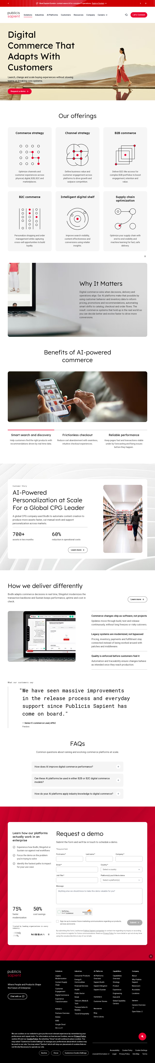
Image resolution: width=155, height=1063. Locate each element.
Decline (44, 1053)
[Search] (126, 14)
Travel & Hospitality (82, 1014)
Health (77, 990)
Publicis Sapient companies (93, 931)
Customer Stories (100, 1001)
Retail (77, 997)
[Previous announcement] (8, 3)
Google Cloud (60, 1024)
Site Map (136, 1054)
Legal (114, 1054)
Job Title (60, 875)
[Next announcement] (140, 3)
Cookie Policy (127, 1050)
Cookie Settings (141, 1050)
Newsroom (136, 986)
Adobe (57, 1017)
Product (116, 986)
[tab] (31, 441)
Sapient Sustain (100, 990)
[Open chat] (142, 1036)
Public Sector (80, 993)
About (134, 976)
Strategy (116, 982)
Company (120, 854)
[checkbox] (90, 922)
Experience (117, 990)
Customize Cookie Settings (76, 1053)
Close (56, 1053)
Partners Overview (62, 1013)
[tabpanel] (77, 396)
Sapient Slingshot (100, 986)
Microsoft (59, 1028)
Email (59, 865)
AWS (57, 1021)
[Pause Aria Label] (145, 3)
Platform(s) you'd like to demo (113, 875)
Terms (144, 1054)
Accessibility (114, 1050)
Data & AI (116, 997)
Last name (90, 854)
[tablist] (77, 441)
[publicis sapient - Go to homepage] (14, 15)
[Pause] (145, 256)
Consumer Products (82, 976)
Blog (95, 1013)
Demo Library (99, 1017)
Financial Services (81, 986)
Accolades (136, 990)
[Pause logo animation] (48, 934)
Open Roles (136, 1011)
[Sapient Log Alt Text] (14, 973)
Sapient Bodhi (99, 982)
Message (60, 886)
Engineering (117, 993)
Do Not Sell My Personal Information (93, 1054)
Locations (135, 993)
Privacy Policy (108, 933)
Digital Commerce (62, 995)
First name (61, 854)
